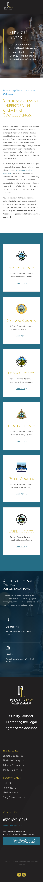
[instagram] (24, 875)
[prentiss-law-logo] (8, 2)
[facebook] (19, 875)
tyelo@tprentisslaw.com (13, 825)
